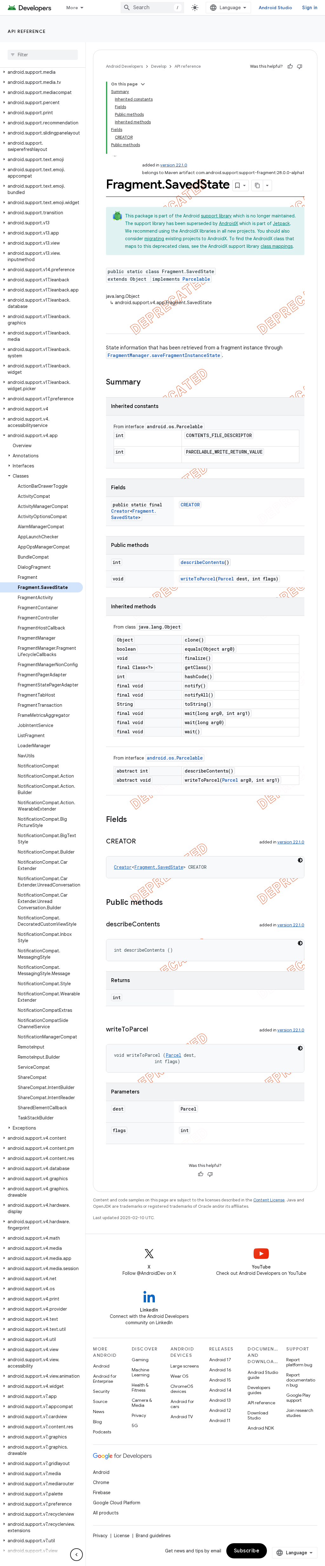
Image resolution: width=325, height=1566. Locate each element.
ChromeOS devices (181, 1388)
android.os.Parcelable (175, 758)
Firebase (101, 1492)
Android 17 (220, 1359)
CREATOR (190, 505)
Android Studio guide (263, 1374)
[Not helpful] (299, 66)
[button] (41, 72)
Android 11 (219, 1420)
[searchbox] (43, 55)
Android (101, 1366)
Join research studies (299, 1412)
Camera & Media (142, 1402)
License (121, 1535)
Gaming (140, 1359)
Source (100, 1401)
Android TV (181, 1416)
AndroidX (228, 223)
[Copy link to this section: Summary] (147, 382)
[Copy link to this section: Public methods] (169, 903)
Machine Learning (140, 1372)
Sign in (309, 7)
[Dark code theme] (300, 860)
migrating (154, 238)
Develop (158, 66)
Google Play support (298, 1397)
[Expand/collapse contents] (143, 84)
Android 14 (220, 1390)
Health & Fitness (140, 1387)
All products (105, 1513)
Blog (97, 1422)
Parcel (226, 579)
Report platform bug (299, 1362)
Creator (120, 511)
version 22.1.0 (173, 165)
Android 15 (220, 1380)
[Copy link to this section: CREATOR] (142, 842)
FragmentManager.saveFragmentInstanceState (164, 355)
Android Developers (124, 66)
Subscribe (247, 1551)
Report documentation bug (300, 1380)
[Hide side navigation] (76, 1554)
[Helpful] (290, 66)
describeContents (202, 562)
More (72, 7)
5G (135, 1425)
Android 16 (220, 1370)
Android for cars (182, 1404)
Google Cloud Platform (116, 1503)
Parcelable (196, 279)
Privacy (139, 1415)
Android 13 (220, 1400)
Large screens (184, 1366)
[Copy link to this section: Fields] (133, 820)
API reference (27, 31)
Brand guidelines (153, 1535)
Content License (269, 1200)
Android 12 (220, 1410)
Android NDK (261, 1428)
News (98, 1411)
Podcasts (102, 1432)
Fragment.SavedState (133, 514)
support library (216, 216)
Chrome (101, 1482)
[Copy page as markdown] (257, 185)
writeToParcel (198, 579)
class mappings (277, 246)
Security (101, 1391)
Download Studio (258, 1415)
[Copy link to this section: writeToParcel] (154, 1030)
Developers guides (259, 1390)
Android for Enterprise (104, 1378)
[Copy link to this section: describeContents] (166, 925)
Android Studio (275, 7)
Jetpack (281, 223)
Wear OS (179, 1376)
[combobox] (152, 7)
